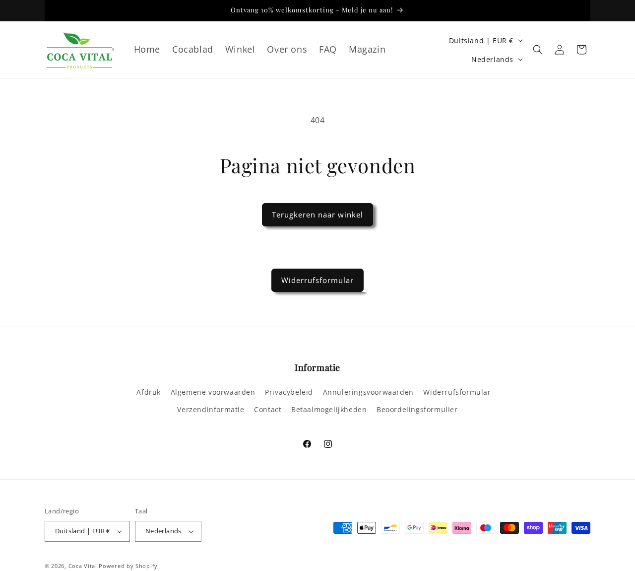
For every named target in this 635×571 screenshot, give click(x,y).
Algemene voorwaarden (213, 392)
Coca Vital (82, 566)
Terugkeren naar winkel (317, 214)
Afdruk (148, 392)
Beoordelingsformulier (417, 409)
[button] (538, 50)
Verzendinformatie (210, 409)
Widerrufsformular (317, 280)
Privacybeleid (289, 392)
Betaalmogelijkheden (329, 409)
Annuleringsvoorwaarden (368, 392)
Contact (267, 409)
